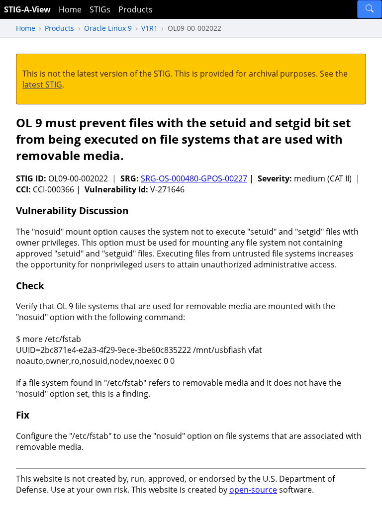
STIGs (100, 9)
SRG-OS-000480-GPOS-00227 (194, 178)
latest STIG (42, 84)
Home (70, 9)
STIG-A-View (27, 9)
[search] (369, 9)
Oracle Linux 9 (108, 28)
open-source (253, 489)
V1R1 (149, 28)
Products (135, 9)
